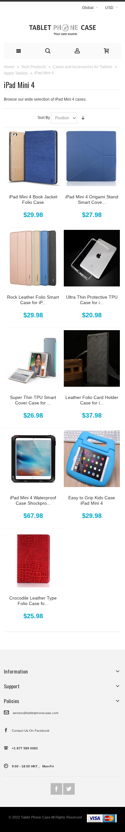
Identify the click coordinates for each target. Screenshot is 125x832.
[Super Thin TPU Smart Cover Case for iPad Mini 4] (33, 358)
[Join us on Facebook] (57, 789)
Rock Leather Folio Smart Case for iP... (33, 299)
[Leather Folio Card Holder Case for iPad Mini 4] (92, 358)
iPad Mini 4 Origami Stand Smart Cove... (91, 199)
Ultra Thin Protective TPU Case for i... (92, 299)
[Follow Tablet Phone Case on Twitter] (69, 789)
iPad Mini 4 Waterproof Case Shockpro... (33, 500)
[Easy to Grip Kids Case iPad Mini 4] (92, 458)
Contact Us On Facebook (28, 730)
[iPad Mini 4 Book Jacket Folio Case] (33, 158)
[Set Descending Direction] (83, 118)
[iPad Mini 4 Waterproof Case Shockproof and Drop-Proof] (33, 458)
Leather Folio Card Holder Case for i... (91, 400)
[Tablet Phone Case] (62, 28)
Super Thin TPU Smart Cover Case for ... (33, 400)
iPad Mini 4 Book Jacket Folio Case (33, 199)
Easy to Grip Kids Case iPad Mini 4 (91, 500)
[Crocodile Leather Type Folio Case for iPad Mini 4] (33, 559)
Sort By (44, 117)
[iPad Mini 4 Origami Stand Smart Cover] (92, 158)
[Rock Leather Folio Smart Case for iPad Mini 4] (33, 258)
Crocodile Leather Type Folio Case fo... (33, 600)
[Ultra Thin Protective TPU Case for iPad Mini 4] (92, 258)
